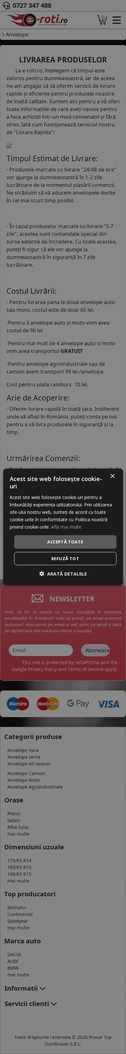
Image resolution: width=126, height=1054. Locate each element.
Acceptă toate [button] (65, 542)
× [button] (112, 476)
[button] (63, 573)
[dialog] (63, 527)
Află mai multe (66, 527)
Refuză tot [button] (65, 558)
